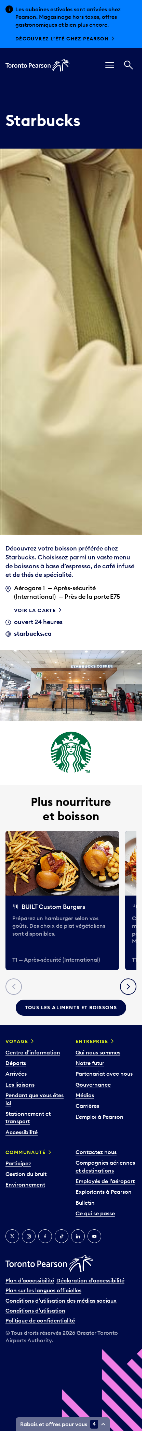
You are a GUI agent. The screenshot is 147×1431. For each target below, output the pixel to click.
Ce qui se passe (95, 1213)
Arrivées (16, 1073)
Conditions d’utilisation (35, 1310)
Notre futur (90, 1063)
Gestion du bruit (25, 1173)
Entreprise (92, 1041)
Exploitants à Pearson (104, 1191)
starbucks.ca (33, 633)
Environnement (25, 1184)
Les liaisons (20, 1084)
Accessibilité (21, 1132)
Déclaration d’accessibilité (90, 1280)
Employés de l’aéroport (105, 1181)
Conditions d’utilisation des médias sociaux (61, 1300)
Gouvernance (93, 1084)
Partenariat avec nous (104, 1073)
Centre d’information (32, 1052)
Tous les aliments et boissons (71, 1007)
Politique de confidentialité (40, 1320)
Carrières (87, 1105)
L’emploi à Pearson (99, 1116)
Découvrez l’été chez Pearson (62, 39)
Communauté (25, 1152)
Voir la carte (35, 610)
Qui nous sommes (98, 1052)
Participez (18, 1163)
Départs (15, 1063)
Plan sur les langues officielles (43, 1290)
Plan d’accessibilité (29, 1280)
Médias (85, 1095)
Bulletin (85, 1202)
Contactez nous (96, 1152)
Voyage (16, 1041)
